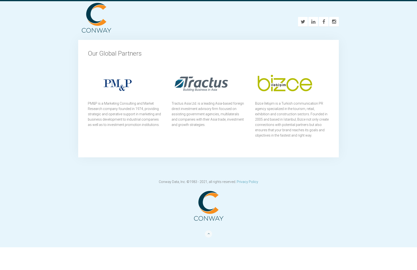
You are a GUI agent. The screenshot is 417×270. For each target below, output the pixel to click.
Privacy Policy (247, 182)
